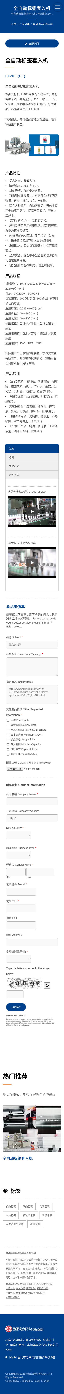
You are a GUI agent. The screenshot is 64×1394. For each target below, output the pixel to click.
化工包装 (45, 1206)
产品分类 (25, 23)
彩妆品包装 (29, 1215)
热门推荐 (15, 1076)
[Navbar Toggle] (57, 7)
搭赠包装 (35, 1224)
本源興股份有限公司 (37, 1373)
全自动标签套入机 (43, 23)
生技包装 (47, 1215)
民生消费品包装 (14, 1224)
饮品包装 (28, 1206)
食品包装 (11, 1206)
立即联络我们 (13, 1297)
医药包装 (11, 1215)
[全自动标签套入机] (32, 1129)
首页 (13, 23)
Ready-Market (41, 1380)
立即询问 (34, 43)
